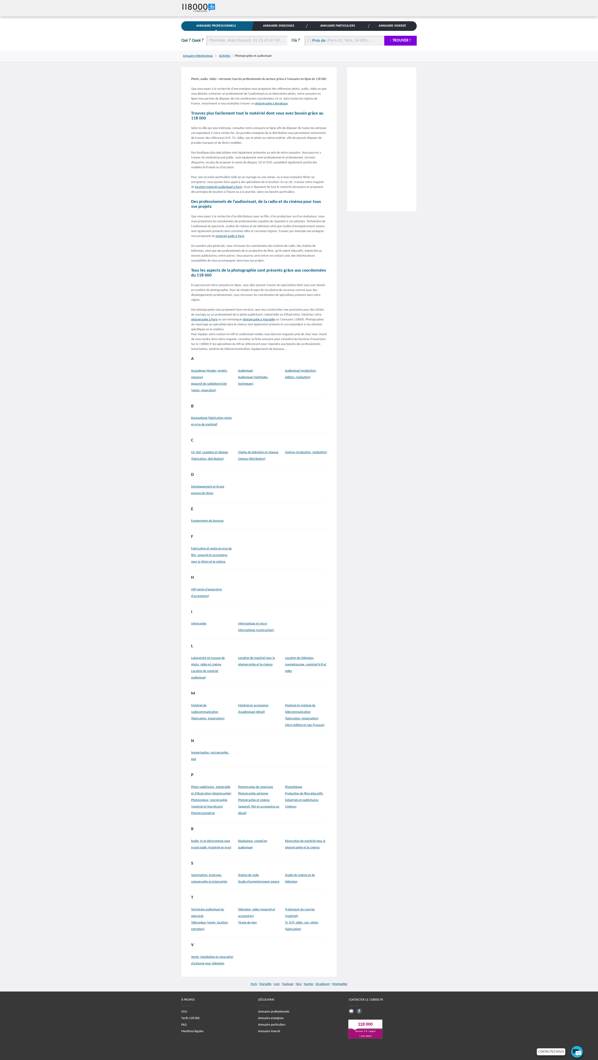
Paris (254, 984)
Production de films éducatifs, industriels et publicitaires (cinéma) (304, 800)
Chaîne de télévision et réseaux (258, 452)
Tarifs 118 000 (190, 1018)
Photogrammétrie (203, 813)
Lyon (277, 984)
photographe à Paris (204, 319)
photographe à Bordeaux (271, 103)
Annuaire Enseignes (278, 25)
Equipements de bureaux (207, 521)
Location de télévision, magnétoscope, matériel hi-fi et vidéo (305, 664)
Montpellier (340, 984)
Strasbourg (323, 984)
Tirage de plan (247, 922)
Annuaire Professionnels (216, 25)
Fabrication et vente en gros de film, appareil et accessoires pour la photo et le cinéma (211, 555)
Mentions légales (192, 1031)
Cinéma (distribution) (251, 459)
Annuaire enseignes (271, 1018)
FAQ (183, 1025)
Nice (299, 984)
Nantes (308, 984)
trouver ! (401, 41)
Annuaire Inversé (392, 25)
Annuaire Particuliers (337, 25)
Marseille (265, 984)
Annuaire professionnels (273, 1011)
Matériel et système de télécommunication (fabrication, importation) (301, 712)
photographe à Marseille (259, 319)
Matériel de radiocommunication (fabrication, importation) (207, 712)
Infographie (198, 623)
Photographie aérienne (253, 793)
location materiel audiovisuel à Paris (218, 187)
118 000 (365, 1024)
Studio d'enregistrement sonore (258, 882)
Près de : (319, 41)
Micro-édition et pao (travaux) (304, 725)
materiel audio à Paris (230, 236)
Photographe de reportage (255, 787)
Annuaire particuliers (271, 1025)
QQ (192, 40)
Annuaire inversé (269, 1031)
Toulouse (287, 984)
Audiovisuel (245, 371)
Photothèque (293, 787)
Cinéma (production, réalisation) (306, 452)
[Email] (351, 1011)
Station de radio (248, 875)
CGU (184, 1011)
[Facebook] (359, 1011)
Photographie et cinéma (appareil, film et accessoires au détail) (258, 806)
